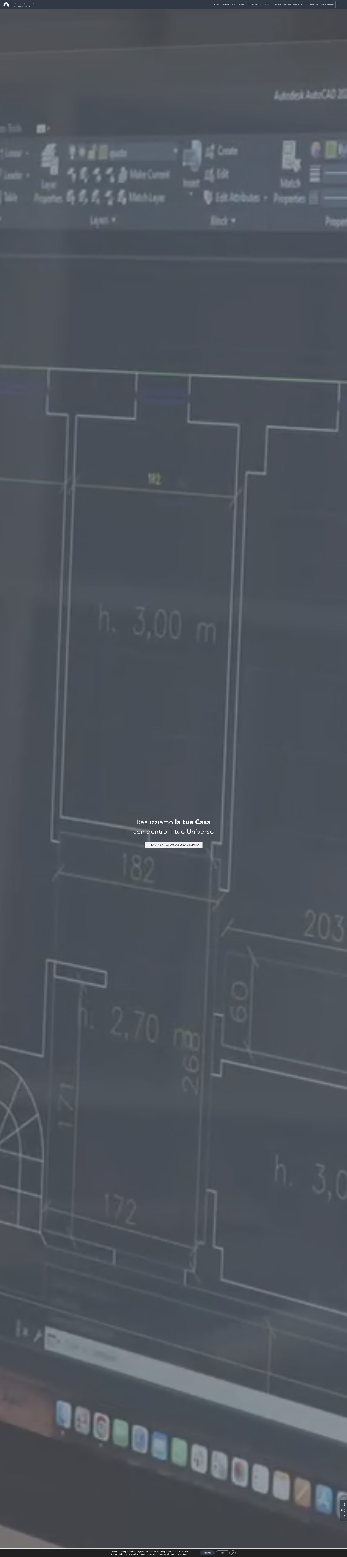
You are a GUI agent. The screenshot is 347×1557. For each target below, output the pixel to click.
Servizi (268, 4)
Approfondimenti (294, 4)
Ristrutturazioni (249, 4)
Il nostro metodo (225, 4)
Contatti (312, 4)
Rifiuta (223, 1553)
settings (183, 1554)
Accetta (207, 1553)
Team (278, 4)
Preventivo (327, 4)
